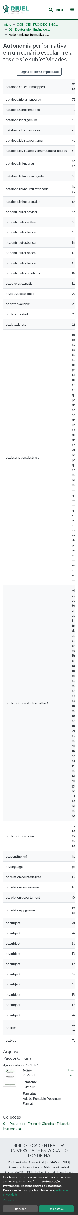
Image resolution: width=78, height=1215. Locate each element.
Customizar (10, 1200)
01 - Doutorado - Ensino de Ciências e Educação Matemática (29, 29)
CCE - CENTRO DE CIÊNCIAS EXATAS (37, 24)
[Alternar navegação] (72, 9)
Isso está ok (56, 1208)
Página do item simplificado (39, 72)
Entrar (59, 9)
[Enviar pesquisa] (50, 9)
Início (7, 24)
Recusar (20, 1208)
